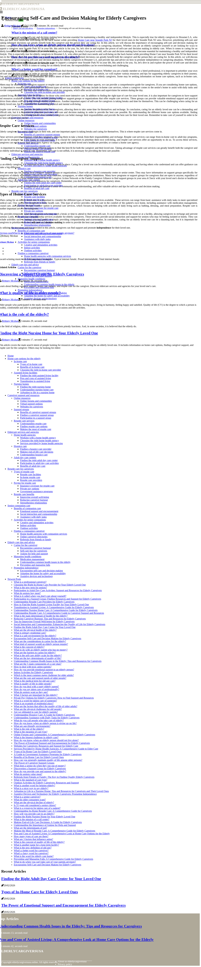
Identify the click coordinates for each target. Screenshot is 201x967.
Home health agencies (25, 435)
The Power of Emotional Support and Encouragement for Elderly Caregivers (52, 743)
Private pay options (29, 488)
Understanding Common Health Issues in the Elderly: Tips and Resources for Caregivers (57, 661)
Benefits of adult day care (32, 466)
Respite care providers (31, 480)
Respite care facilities (30, 474)
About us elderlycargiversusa (72, 961)
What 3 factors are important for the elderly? (35, 695)
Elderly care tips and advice (23, 28)
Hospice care (20, 446)
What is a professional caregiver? (30, 582)
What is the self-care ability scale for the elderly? (38, 655)
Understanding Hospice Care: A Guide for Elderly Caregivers (44, 714)
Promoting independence (46, 28)
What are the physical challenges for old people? (38, 709)
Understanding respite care (33, 423)
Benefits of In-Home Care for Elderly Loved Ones (39, 757)
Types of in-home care (31, 364)
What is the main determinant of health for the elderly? (41, 616)
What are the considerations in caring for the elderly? (40, 641)
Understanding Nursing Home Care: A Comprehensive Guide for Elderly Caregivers (56, 610)
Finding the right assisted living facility (39, 375)
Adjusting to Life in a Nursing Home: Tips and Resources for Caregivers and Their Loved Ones (61, 791)
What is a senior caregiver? (27, 796)
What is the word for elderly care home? (34, 856)
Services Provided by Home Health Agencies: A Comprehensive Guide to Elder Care (56, 748)
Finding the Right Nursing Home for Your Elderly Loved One (44, 816)
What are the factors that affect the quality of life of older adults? (45, 706)
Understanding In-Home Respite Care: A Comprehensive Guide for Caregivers (53, 811)
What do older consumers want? (30, 799)
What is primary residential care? (30, 632)
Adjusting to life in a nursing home (37, 392)
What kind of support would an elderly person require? (41, 644)
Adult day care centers (25, 457)
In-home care (20, 361)
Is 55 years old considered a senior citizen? (35, 805)
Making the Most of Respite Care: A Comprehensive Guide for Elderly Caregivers (54, 830)
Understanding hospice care (34, 454)
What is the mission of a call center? (31, 819)
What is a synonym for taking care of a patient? (37, 808)
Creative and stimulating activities (36, 522)
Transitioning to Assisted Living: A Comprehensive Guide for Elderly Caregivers (54, 607)
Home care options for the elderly (24, 358)
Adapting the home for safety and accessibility (43, 573)
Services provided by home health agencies (41, 443)
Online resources (22, 398)
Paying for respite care (25, 483)
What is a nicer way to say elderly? (31, 788)
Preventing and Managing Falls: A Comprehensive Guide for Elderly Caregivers (53, 859)
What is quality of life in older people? (33, 683)
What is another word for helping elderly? (34, 785)
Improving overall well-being (34, 497)
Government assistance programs (36, 491)
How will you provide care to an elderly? (34, 813)
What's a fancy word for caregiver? (31, 853)
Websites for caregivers (31, 406)
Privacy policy (65, 964)
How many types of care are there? (31, 836)
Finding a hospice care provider (35, 449)
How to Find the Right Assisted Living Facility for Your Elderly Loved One (51, 604)
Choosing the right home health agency (39, 440)
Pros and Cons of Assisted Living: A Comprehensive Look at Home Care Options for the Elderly (62, 833)
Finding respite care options (33, 426)
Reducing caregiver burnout (34, 500)
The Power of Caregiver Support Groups (34, 763)
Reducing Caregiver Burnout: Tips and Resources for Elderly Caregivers (50, 618)
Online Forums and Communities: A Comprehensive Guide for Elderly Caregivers (54, 734)
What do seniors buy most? (27, 593)
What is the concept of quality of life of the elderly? (39, 842)
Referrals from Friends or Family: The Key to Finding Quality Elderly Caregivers (54, 777)
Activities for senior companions (30, 519)
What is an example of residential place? (34, 703)
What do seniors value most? (28, 774)
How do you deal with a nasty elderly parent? (36, 686)
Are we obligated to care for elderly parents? (36, 712)
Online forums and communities (36, 401)
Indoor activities (28, 525)
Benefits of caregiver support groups (38, 412)
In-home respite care (30, 477)
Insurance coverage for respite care (37, 485)
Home (11, 355)
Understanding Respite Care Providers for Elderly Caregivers (44, 601)
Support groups (21, 409)
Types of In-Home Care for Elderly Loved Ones (38, 751)
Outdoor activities (29, 528)
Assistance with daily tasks (33, 517)
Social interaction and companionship (38, 514)
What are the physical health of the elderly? (35, 630)
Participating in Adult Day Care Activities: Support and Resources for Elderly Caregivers (58, 590)
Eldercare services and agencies (23, 432)
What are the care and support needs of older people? (40, 678)
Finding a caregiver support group (37, 415)
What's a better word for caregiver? (31, 850)
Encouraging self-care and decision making (41, 570)
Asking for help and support (34, 553)
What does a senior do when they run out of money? (40, 765)
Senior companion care (19, 505)
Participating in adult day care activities (39, 463)
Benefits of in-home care (32, 367)
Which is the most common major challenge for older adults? (44, 675)
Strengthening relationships (33, 502)
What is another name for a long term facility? (36, 845)
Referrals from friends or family (35, 539)
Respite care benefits (24, 494)
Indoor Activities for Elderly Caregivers (33, 672)
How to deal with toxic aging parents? (33, 666)
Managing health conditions (27, 556)
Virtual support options (31, 403)
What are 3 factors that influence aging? (33, 839)
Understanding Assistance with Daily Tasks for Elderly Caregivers (46, 717)
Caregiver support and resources (23, 395)
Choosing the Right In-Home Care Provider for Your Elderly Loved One (50, 584)
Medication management (32, 559)
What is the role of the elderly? (29, 729)
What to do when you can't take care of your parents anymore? (45, 861)
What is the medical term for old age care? (34, 681)
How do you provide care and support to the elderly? (40, 771)
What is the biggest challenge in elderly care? (36, 737)
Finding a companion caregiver (29, 531)
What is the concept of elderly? (29, 647)
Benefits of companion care (27, 508)
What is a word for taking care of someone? (35, 700)
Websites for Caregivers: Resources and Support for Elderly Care (46, 746)
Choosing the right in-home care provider (40, 370)
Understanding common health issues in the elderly (45, 562)
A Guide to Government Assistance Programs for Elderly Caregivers (47, 754)
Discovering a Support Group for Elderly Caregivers (40, 768)
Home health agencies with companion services (43, 534)
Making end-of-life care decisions (36, 452)
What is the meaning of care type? (30, 731)
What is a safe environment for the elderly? (35, 635)
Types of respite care (24, 471)
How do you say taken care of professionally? (36, 689)
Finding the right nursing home (35, 386)
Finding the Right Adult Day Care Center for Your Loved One (45, 627)
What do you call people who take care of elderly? (39, 720)
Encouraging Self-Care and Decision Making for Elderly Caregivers (47, 638)
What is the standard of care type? (30, 780)
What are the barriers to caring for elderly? (35, 652)
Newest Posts (14, 579)
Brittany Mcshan (12, 25)
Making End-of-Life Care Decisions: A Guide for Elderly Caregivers (48, 822)
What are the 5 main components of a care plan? (37, 664)
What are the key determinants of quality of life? (37, 658)
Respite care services (24, 420)
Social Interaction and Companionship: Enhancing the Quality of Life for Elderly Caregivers (59, 624)
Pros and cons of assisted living (35, 378)
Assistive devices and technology (36, 576)
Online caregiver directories (33, 536)
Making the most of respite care (35, 429)
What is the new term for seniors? (30, 587)
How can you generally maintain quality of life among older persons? (48, 760)
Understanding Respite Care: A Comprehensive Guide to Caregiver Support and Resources (59, 613)
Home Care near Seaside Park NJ (95, 40)
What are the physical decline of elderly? (34, 802)
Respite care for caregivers (21, 468)
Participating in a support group (35, 418)
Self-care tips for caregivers (33, 550)
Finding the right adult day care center (39, 460)
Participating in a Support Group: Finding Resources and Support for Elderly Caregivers (57, 599)
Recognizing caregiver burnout (35, 548)
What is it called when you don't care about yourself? (40, 596)
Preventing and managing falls (35, 565)
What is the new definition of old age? (33, 847)
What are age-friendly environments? (32, 726)
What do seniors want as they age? (31, 692)
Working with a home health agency (38, 437)
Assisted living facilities (25, 372)
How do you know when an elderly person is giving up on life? (45, 723)
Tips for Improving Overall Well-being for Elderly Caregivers (44, 621)
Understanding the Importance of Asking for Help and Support (45, 825)
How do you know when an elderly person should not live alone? (46, 740)
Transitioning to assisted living (35, 381)
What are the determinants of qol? (30, 828)
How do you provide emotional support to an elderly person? (44, 669)
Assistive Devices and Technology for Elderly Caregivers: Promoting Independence (55, 794)
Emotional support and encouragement (39, 511)
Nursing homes (21, 384)
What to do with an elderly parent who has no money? (41, 649)
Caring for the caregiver (25, 545)
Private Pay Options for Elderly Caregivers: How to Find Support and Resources (54, 698)
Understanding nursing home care (37, 389)
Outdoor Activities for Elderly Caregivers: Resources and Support (46, 782)
